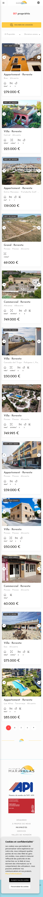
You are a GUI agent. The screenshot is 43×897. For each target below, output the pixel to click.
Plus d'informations (13, 873)
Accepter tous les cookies (20, 880)
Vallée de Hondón (21, 835)
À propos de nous (21, 824)
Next (39, 57)
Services (21, 831)
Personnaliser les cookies (20, 886)
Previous (4, 57)
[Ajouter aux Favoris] (38, 45)
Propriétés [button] (21, 827)
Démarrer (21, 820)
